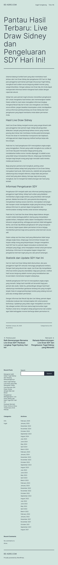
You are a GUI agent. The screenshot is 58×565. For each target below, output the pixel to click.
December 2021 (26, 519)
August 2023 (25, 467)
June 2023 (24, 472)
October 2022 (25, 493)
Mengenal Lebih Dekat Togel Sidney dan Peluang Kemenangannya (10, 376)
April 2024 (24, 447)
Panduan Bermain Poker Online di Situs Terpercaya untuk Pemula (10, 406)
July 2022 (24, 501)
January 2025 (25, 423)
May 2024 (24, 444)
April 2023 (24, 478)
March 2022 (24, 511)
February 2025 (25, 421)
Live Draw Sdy (16, 225)
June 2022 (24, 503)
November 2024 (26, 428)
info (51, 325)
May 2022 (24, 506)
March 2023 (24, 480)
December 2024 (26, 426)
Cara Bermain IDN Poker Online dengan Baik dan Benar (9, 390)
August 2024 (25, 436)
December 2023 (26, 457)
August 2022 (25, 498)
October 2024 (25, 431)
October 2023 (25, 462)
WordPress (20, 557)
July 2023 (24, 470)
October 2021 (25, 524)
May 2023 (24, 475)
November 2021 (26, 522)
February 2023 (25, 483)
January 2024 (25, 454)
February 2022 (25, 514)
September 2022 (26, 496)
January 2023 (25, 485)
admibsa (10, 328)
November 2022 (26, 491)
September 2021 (26, 527)
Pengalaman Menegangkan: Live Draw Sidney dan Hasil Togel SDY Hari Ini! (10, 398)
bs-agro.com (10, 5)
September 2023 (26, 465)
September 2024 (26, 434)
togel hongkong (41, 5)
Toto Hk (51, 5)
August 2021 (25, 529)
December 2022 (26, 488)
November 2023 (26, 459)
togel (5, 423)
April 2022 (24, 509)
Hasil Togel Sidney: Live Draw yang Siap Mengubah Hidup (10, 383)
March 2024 (25, 449)
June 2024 (24, 441)
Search (23, 370)
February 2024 (25, 452)
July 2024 (24, 439)
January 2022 (25, 516)
